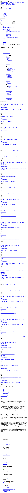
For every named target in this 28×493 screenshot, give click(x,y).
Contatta (5, 491)
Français (5, 15)
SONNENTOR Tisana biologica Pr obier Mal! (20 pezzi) (12, 324)
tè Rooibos (8, 89)
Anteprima (4, 130)
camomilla (8, 74)
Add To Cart (3, 128)
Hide (6, 101)
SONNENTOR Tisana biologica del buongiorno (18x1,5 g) (13, 301)
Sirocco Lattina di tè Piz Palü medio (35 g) (9, 370)
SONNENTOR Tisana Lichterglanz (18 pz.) (10, 204)
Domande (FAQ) (6, 490)
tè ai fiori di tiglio (9, 78)
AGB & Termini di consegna (9, 489)
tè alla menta (8, 83)
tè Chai (7, 58)
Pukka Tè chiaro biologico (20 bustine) (9, 216)
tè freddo (7, 59)
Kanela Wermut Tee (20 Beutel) (7, 359)
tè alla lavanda (9, 77)
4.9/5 (4, 482)
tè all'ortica (8, 57)
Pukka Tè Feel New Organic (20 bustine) (9, 250)
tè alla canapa (8, 70)
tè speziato (8, 64)
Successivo (6, 393)
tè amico (7, 82)
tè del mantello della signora (11, 61)
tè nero (7, 93)
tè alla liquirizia (9, 94)
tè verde (7, 65)
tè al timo (8, 95)
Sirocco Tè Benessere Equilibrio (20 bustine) (10, 239)
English (4, 14)
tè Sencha (10, 68)
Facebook (5, 462)
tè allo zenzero (9, 72)
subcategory (7, 55)
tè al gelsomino (11, 69)
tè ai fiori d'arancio (9, 88)
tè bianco (7, 96)
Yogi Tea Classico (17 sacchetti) (7, 192)
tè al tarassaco (8, 79)
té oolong (8, 87)
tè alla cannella (9, 99)
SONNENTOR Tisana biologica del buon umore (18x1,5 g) (13, 336)
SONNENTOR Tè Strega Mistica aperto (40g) (10, 289)
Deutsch (5, 13)
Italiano (4, 16)
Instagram (5, 464)
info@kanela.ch (7, 453)
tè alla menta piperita (12, 86)
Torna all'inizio (4, 396)
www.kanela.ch (6, 455)
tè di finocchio (9, 60)
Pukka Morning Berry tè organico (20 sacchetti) (10, 227)
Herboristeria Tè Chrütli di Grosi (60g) (8, 313)
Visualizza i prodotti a (6, 119)
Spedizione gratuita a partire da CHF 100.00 (13, 3)
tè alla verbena (9, 98)
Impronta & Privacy (7, 487)
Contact (13, 4)
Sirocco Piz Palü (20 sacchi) (6, 121)
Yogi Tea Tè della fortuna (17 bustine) (8, 144)
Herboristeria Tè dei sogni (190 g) (7, 347)
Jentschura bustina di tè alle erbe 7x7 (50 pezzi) (10, 382)
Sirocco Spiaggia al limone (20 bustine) (9, 156)
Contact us (3, 5)
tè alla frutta (8, 62)
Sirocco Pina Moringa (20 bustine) (8, 181)
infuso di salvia (9, 91)
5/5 (4, 44)
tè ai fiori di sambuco (10, 71)
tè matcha (8, 81)
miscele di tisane (9, 75)
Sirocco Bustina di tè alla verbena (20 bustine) (10, 132)
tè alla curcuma (9, 76)
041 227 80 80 (7, 444)
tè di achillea (8, 92)
